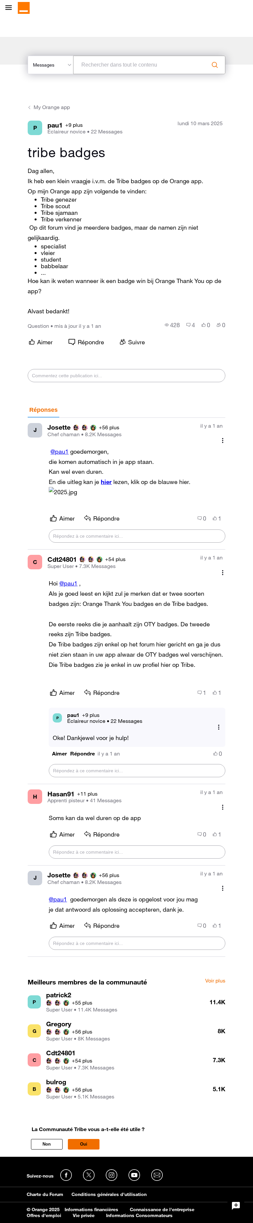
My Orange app (52, 107)
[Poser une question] (236, 1206)
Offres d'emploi (44, 1215)
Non (46, 1144)
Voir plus (215, 981)
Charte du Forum (45, 1194)
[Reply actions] (218, 727)
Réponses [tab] (43, 410)
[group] (172, 325)
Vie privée (84, 1215)
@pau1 (59, 451)
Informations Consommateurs (139, 1215)
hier (106, 481)
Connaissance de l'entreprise (162, 1209)
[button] (63, 492)
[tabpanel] (126, 687)
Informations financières (91, 1209)
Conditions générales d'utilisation (109, 1194)
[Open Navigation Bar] (10, 8)
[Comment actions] (222, 441)
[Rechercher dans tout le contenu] (215, 65)
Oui (83, 1144)
